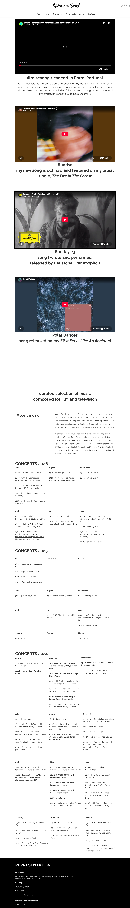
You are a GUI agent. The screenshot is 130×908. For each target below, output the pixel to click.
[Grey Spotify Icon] (121, 5)
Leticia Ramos (25, 87)
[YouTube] (125, 5)
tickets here (54, 739)
